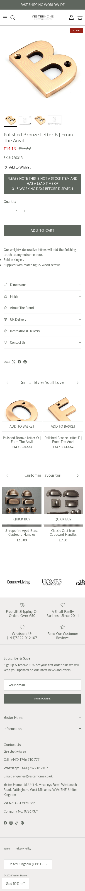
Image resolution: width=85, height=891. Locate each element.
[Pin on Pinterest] (25, 362)
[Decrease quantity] (8, 211)
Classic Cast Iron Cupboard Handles (63, 532)
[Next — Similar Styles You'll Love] (78, 382)
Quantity (10, 201)
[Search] (15, 18)
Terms (7, 848)
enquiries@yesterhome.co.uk (33, 776)
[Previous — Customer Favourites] (7, 475)
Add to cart (42, 230)
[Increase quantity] (26, 211)
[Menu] (5, 18)
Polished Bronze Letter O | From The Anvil (22, 440)
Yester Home (19, 875)
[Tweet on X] (13, 362)
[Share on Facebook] (19, 362)
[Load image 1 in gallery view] (42, 68)
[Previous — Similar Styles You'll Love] (7, 382)
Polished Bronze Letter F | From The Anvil (63, 440)
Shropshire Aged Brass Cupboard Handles (21, 532)
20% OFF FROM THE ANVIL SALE (42, 6)
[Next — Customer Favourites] (78, 475)
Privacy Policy (23, 848)
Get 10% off (15, 883)
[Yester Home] (42, 17)
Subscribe (42, 698)
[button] (17, 167)
